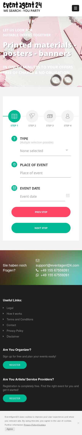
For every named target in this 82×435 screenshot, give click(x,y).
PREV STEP (41, 212)
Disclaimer (13, 336)
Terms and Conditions (20, 319)
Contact (11, 325)
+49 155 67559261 (54, 270)
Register (14, 365)
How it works (14, 313)
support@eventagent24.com (57, 265)
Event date (30, 188)
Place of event (34, 165)
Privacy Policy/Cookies (35, 425)
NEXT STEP (41, 228)
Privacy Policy (15, 331)
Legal (10, 308)
